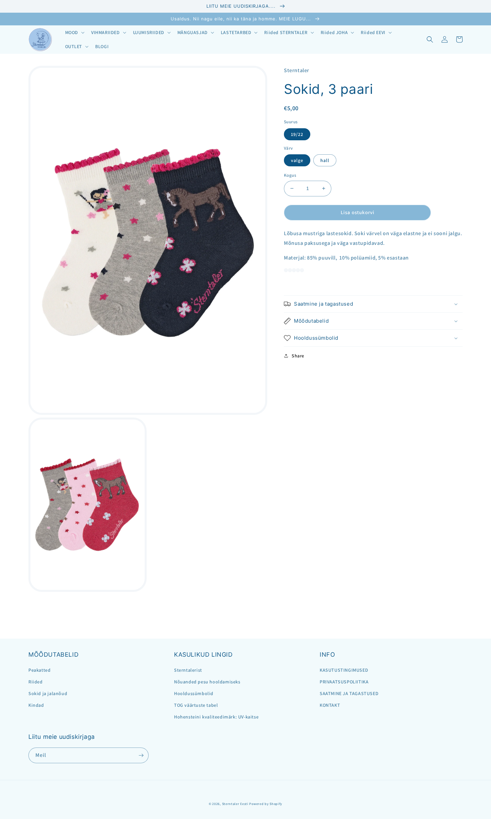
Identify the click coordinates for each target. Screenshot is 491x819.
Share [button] (298, 356)
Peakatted (39, 670)
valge (297, 160)
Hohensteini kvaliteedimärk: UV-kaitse (216, 717)
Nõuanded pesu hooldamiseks (207, 682)
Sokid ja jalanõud (47, 693)
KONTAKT (330, 705)
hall (324, 160)
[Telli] (141, 755)
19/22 (297, 134)
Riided (35, 682)
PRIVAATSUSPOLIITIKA (344, 682)
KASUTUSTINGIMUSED (344, 670)
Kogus (290, 175)
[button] (74, 32)
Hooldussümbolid (193, 693)
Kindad (36, 705)
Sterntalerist (188, 670)
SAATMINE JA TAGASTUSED (349, 693)
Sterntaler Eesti (235, 804)
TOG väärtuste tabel (196, 705)
